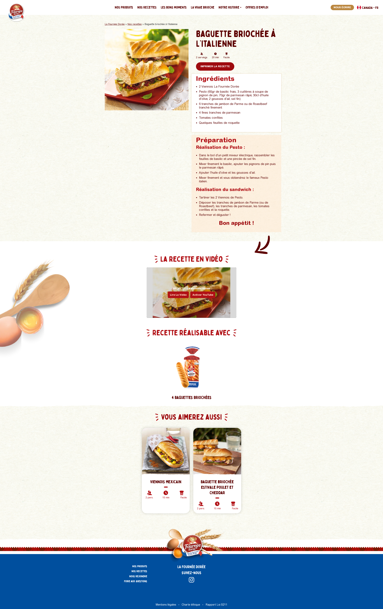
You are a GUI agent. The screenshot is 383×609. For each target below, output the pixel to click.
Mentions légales (166, 604)
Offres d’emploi (257, 7)
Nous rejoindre (138, 576)
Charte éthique (191, 604)
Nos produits (124, 7)
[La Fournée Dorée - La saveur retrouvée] (17, 11)
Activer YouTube (202, 294)
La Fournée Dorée (115, 24)
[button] (240, 7)
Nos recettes (147, 7)
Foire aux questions (135, 581)
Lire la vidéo (178, 294)
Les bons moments (174, 7)
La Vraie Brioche (202, 7)
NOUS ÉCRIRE (342, 7)
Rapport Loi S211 (216, 604)
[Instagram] (191, 579)
